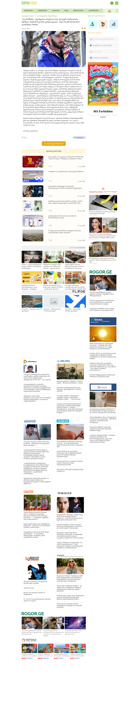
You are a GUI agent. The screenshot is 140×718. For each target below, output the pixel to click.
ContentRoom (77, 247)
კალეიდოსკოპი (28, 16)
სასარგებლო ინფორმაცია (47, 16)
